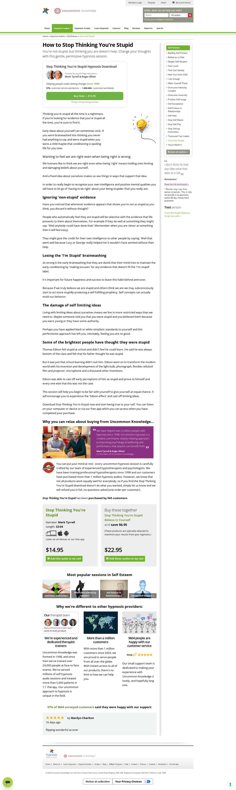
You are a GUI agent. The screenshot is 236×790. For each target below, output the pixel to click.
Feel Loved (173, 66)
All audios (175, 15)
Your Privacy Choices (128, 781)
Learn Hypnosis (101, 28)
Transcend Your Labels (178, 136)
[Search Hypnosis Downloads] (190, 15)
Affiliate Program (115, 764)
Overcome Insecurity (177, 95)
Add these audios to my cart (126, 558)
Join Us (159, 28)
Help (126, 764)
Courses (116, 28)
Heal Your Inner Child (178, 74)
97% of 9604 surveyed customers (70, 707)
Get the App (174, 764)
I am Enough (174, 79)
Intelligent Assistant (163, 19)
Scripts (97, 764)
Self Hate (172, 116)
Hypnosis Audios (61, 28)
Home (47, 28)
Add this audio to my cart (65, 558)
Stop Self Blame (175, 120)
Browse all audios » (178, 152)
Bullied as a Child (176, 57)
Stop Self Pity (174, 124)
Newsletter (162, 764)
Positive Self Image (177, 99)
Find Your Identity (176, 70)
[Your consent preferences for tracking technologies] (230, 784)
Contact (134, 764)
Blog (126, 28)
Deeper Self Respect (177, 61)
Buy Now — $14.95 (85, 96)
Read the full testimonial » (176, 184)
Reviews (136, 28)
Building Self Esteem (178, 53)
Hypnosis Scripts (82, 28)
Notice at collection (98, 781)
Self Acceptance (175, 104)
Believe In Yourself (117, 520)
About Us (148, 28)
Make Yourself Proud (177, 83)
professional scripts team (60, 627)
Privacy (143, 764)
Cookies (152, 764)
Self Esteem (174, 48)
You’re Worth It (175, 145)
